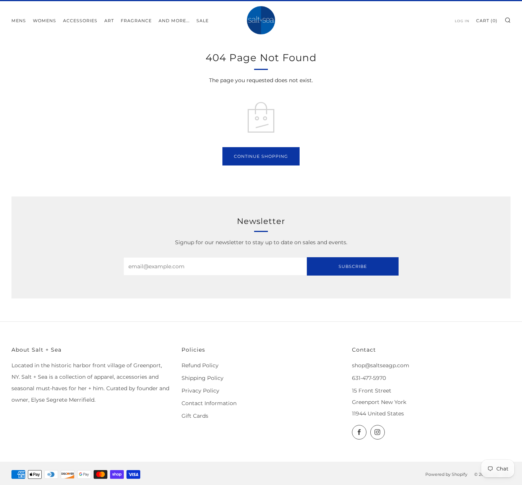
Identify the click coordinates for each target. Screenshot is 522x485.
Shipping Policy (203, 378)
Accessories (80, 20)
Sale (202, 20)
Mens (18, 20)
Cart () (487, 20)
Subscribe (353, 266)
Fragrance (136, 20)
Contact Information (209, 403)
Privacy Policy (200, 390)
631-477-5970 (369, 378)
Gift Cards (195, 415)
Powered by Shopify (446, 474)
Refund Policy (200, 365)
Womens (44, 20)
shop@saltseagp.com (380, 365)
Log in (462, 21)
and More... (174, 20)
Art (109, 20)
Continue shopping (261, 156)
